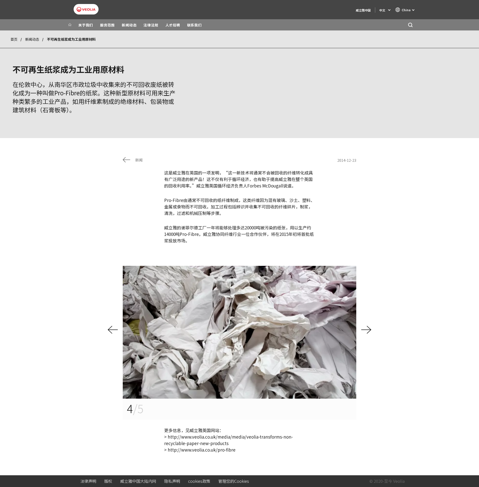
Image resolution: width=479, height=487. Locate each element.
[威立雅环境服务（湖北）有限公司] (86, 9)
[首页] (70, 25)
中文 (382, 10)
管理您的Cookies (233, 481)
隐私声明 (172, 481)
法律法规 (150, 24)
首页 (13, 39)
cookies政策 (199, 481)
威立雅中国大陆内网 (138, 481)
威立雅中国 (363, 10)
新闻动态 (32, 39)
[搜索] (410, 25)
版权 (108, 481)
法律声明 (88, 481)
